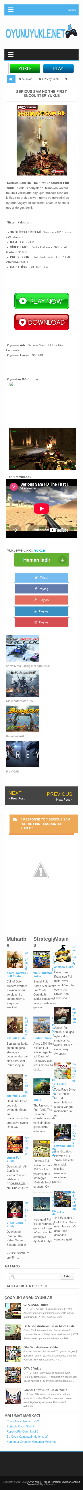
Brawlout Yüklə (15, 736)
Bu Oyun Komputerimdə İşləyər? (27, 1436)
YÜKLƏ (39, 550)
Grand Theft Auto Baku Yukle (45, 1390)
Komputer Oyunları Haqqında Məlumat (31, 1441)
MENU (72, 9)
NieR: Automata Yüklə (20, 701)
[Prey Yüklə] (38, 754)
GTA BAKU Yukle (35, 1305)
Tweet (43, 577)
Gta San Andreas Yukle (40, 1347)
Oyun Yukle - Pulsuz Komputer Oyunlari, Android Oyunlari (53, 1483)
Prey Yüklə (12, 771)
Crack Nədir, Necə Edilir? (23, 1421)
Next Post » (64, 799)
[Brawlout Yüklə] (38, 719)
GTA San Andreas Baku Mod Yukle (49, 1326)
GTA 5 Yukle (32, 1368)
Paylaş (43, 589)
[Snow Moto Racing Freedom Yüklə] (38, 648)
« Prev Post (16, 798)
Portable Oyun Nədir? (20, 1426)
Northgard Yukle (54, 1206)
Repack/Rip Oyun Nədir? (22, 1431)
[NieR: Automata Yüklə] (38, 683)
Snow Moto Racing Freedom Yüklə (28, 666)
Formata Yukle (54, 1148)
